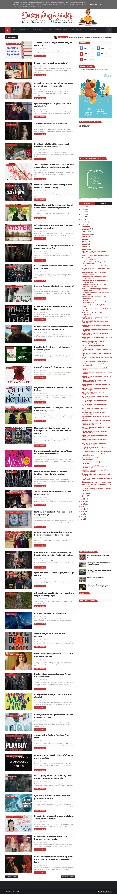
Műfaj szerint (76, 30)
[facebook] (99, 892)
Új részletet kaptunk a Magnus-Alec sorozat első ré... (94, 262)
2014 (82, 509)
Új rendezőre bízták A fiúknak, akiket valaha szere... (95, 322)
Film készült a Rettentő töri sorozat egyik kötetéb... (96, 269)
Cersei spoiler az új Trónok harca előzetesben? (93, 458)
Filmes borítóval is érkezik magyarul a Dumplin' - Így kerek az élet (50, 837)
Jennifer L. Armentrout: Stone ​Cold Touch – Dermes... (96, 485)
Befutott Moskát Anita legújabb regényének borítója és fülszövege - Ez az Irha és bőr (53, 533)
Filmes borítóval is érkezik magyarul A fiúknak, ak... (95, 401)
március (85, 249)
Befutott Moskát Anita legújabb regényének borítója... (93, 346)
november (86, 229)
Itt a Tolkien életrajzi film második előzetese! (94, 448)
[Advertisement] (95, 142)
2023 (82, 214)
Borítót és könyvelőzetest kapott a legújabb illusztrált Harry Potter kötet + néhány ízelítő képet (53, 859)
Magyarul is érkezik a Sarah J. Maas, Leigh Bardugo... (96, 326)
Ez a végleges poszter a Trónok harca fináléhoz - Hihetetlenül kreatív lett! (50, 472)
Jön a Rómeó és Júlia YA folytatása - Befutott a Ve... (94, 273)
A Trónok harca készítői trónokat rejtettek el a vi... (97, 358)
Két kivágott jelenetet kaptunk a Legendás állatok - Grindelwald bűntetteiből (52, 776)
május (84, 244)
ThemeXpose (15, 891)
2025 (82, 209)
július (84, 239)
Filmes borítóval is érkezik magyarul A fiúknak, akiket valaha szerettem (54, 817)
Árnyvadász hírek (12, 104)
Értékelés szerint (61, 30)
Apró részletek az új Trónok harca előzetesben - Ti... (94, 444)
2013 (82, 512)
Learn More (94, 4)
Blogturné (10, 348)
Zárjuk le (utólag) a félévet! (95, 578)
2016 (82, 504)
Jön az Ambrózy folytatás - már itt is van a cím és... (97, 338)
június (84, 242)
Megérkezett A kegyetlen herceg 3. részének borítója (94, 318)
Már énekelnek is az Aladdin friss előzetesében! (93, 413)
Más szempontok (91, 30)
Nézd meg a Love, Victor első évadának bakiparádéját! (99, 571)
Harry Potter (10, 553)
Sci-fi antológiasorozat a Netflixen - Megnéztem (94, 364)
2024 (83, 212)
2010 (82, 519)
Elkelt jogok (10, 429)
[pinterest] (106, 892)
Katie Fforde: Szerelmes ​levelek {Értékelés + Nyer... (97, 309)
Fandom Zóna (38, 30)
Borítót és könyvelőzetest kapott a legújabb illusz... (94, 409)
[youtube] (108, 892)
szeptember (86, 234)
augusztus (86, 237)
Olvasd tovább (39, 56)
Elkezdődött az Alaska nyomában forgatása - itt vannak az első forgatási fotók (54, 84)
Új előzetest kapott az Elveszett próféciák (96, 451)
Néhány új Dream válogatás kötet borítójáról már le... (94, 381)
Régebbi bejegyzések (68, 877)
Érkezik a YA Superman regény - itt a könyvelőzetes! (94, 424)
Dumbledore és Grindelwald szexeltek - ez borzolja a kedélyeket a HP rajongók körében (53, 553)
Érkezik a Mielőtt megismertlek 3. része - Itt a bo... (96, 368)
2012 (82, 514)
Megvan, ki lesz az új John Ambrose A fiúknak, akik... (95, 281)
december (86, 227)
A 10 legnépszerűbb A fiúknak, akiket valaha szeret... (94, 432)
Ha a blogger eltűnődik (13, 43)
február (85, 493)
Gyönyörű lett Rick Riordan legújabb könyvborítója (94, 436)
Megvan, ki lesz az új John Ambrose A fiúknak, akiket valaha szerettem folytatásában (53, 206)
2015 (82, 506)
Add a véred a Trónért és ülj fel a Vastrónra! (53, 367)
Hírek (14, 30)
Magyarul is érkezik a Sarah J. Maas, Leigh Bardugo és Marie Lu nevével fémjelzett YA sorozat (52, 431)
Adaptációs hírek (33, 37)
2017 (82, 501)
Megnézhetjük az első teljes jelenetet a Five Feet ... (95, 462)
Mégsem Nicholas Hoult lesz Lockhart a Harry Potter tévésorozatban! (61, 37)
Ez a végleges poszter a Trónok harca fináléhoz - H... (95, 334)
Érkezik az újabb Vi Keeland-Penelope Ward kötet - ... (95, 277)
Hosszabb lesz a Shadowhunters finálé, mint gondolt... (95, 293)
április (84, 247)
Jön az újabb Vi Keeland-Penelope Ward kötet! (96, 385)
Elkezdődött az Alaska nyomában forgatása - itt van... (93, 258)
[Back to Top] (111, 892)
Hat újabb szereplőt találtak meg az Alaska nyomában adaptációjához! (53, 452)
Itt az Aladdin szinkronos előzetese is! (50, 613)
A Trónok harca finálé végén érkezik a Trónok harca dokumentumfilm (53, 246)
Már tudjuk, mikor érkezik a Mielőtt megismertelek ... (94, 454)
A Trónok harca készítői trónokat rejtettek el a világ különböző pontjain (54, 594)
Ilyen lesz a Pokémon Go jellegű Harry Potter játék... (95, 397)
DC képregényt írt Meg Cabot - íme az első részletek (97, 377)
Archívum (87, 203)
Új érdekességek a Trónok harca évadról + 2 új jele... (96, 475)
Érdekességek (24, 30)
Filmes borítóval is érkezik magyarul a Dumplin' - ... (95, 405)
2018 (82, 499)
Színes (49, 30)
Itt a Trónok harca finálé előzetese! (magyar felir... (94, 466)
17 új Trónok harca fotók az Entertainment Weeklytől (97, 479)
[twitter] (104, 892)
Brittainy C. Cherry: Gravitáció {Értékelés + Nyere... (97, 489)
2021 (82, 219)
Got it (102, 4)
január (84, 496)
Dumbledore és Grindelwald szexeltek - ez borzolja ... (96, 350)
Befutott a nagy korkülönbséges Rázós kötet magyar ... (95, 389)
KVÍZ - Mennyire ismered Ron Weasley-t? (99, 556)
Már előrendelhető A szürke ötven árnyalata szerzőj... (94, 285)
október (85, 232)
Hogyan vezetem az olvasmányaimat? (51, 63)
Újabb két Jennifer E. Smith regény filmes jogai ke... (96, 354)
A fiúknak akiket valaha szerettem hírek (18, 206)
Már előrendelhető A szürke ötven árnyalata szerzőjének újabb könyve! (53, 226)
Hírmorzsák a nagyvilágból (14, 226)
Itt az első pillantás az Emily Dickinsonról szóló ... (96, 305)
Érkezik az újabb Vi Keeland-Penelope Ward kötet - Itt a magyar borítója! (53, 186)
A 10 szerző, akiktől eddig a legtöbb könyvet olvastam (94, 252)
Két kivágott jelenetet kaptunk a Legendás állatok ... (93, 393)
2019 (82, 224)
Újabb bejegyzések (11, 877)
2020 (83, 222)
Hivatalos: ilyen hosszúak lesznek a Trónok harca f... (97, 373)
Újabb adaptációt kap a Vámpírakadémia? (97, 482)
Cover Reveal (10, 165)
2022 (82, 217)
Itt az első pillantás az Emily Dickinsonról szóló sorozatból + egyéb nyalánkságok (53, 328)
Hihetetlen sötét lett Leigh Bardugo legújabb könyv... (94, 301)
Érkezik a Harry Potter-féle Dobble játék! (96, 420)
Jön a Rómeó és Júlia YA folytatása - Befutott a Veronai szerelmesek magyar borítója (54, 165)
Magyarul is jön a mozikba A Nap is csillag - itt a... (96, 417)
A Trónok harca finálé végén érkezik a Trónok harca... (95, 289)
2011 (82, 516)
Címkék (103, 203)
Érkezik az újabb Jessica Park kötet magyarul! (54, 286)
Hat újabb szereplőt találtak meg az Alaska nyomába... (97, 330)
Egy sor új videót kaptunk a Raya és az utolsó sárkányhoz (98, 564)
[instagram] (101, 892)
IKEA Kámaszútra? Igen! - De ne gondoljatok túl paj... (93, 342)
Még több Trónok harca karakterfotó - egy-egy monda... (95, 471)
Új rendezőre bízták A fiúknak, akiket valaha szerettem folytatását (53, 409)
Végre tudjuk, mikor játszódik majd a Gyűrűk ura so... (94, 440)
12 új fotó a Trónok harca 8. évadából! (50, 123)
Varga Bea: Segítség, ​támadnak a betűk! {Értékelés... (96, 428)
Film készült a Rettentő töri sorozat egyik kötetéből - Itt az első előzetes (51, 145)
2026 (82, 207)
